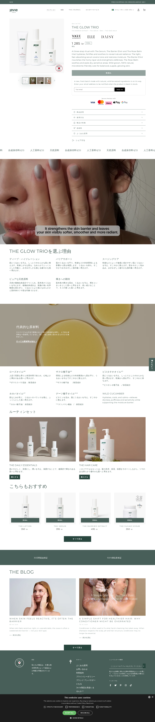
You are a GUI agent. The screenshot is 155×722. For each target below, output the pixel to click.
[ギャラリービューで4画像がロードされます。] (47, 80)
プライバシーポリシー (85, 677)
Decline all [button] (85, 713)
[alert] (77, 708)
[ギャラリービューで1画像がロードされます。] (25, 80)
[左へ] (18, 80)
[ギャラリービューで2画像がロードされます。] (33, 80)
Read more (90, 703)
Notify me (120, 89)
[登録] (144, 666)
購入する (14, 477)
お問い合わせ (82, 669)
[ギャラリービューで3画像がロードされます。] (40, 80)
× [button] (152, 697)
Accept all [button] (69, 713)
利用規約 (80, 673)
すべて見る (77, 539)
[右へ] (54, 80)
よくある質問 (82, 665)
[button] (77, 718)
